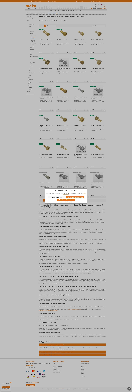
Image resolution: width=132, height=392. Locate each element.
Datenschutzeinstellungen (57, 197)
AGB (66, 202)
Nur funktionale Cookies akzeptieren (75, 197)
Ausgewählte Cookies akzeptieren (66, 199)
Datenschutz (69, 202)
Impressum (62, 202)
